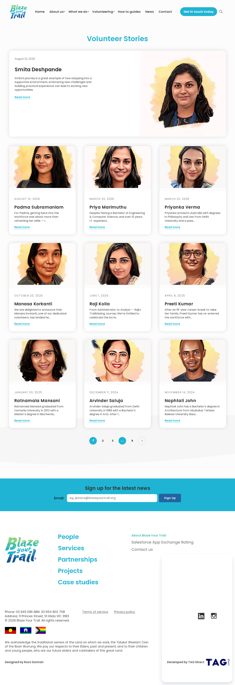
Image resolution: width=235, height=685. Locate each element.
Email (58, 498)
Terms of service (95, 612)
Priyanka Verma (182, 207)
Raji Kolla (99, 304)
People (68, 536)
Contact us (142, 549)
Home (40, 11)
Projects (70, 570)
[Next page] (142, 441)
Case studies (78, 582)
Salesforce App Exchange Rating (162, 542)
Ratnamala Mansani (37, 400)
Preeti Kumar (179, 304)
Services (71, 548)
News (149, 11)
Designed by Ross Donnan (24, 662)
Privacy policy (124, 612)
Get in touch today (199, 11)
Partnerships (77, 559)
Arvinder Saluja (106, 400)
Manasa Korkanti (33, 304)
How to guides (129, 11)
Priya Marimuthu (108, 207)
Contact (165, 11)
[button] (221, 11)
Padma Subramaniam (39, 207)
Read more (22, 97)
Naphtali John (180, 400)
